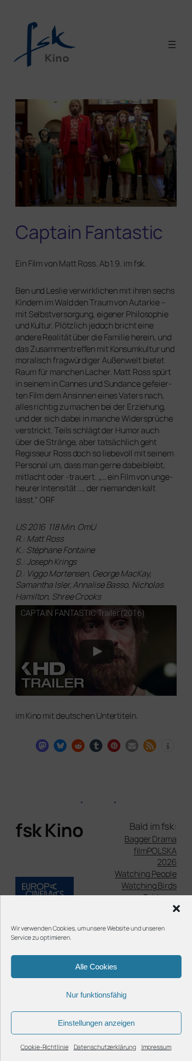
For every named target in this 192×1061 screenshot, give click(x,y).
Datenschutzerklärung (105, 1047)
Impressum (156, 1047)
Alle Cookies (96, 966)
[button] (176, 908)
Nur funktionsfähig (96, 994)
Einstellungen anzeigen (96, 1023)
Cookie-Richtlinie (44, 1047)
